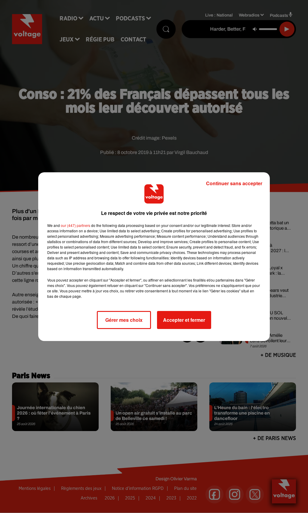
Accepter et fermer (184, 319)
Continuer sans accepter (234, 183)
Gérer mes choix (124, 319)
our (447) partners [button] (75, 225)
